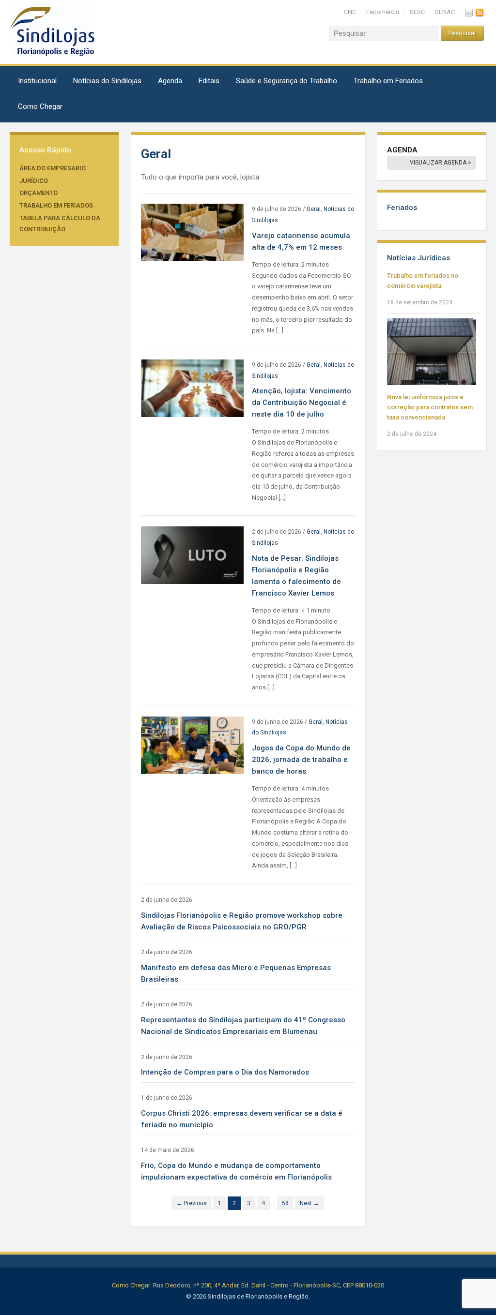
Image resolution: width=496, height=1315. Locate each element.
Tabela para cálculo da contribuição (59, 223)
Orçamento (38, 192)
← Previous (191, 1203)
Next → (309, 1203)
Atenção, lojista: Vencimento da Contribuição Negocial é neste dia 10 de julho (301, 402)
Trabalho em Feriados (388, 80)
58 (285, 1203)
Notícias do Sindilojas (107, 80)
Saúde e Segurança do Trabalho (286, 80)
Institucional (37, 80)
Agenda (170, 80)
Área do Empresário (52, 168)
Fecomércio (383, 11)
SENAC (445, 11)
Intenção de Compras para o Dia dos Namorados (225, 1072)
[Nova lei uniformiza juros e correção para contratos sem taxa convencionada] (431, 351)
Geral (314, 209)
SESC (417, 11)
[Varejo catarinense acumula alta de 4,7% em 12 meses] (192, 232)
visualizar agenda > (440, 162)
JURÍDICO (33, 180)
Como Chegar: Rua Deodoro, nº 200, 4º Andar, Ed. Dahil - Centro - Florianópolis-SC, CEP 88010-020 (248, 1285)
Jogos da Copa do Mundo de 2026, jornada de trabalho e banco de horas (301, 760)
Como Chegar (40, 106)
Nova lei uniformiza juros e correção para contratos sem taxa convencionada (430, 407)
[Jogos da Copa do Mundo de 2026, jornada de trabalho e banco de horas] (192, 744)
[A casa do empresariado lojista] (52, 31)
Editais (209, 80)
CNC (350, 11)
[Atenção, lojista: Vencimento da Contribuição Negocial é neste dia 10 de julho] (192, 387)
